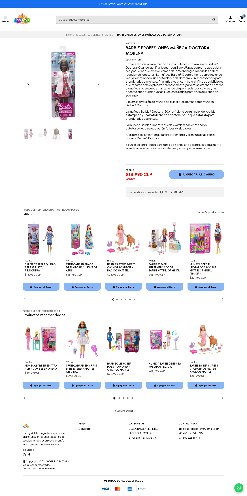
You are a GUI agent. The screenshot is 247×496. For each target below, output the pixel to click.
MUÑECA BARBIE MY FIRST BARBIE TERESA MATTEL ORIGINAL (81, 368)
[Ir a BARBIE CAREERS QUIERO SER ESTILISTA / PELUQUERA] (41, 238)
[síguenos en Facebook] (29, 455)
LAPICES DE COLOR (140, 433)
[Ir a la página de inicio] (22, 20)
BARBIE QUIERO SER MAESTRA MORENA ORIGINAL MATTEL (119, 366)
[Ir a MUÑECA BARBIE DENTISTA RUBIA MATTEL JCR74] (164, 339)
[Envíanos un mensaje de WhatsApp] (238, 487)
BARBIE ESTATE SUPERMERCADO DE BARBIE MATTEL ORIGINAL (164, 267)
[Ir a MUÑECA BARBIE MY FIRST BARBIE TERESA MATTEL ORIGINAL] (82, 339)
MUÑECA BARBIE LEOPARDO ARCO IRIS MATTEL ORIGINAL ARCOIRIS (203, 269)
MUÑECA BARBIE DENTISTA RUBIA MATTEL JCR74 (164, 365)
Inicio (69, 34)
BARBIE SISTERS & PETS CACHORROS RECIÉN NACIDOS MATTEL (121, 267)
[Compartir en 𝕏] (166, 192)
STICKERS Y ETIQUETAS (143, 437)
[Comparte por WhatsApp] (171, 192)
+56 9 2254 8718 (193, 433)
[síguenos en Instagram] (24, 455)
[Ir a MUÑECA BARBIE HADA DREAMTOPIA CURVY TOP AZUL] (82, 238)
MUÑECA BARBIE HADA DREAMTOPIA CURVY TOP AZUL (81, 267)
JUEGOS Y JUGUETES (88, 34)
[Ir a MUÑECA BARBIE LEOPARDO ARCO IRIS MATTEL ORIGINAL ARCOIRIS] (206, 238)
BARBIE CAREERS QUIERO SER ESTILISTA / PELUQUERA (40, 267)
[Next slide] (98, 83)
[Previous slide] (28, 83)
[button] (181, 192)
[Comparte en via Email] (176, 192)
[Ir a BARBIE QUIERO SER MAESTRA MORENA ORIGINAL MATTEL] (123, 339)
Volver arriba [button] (125, 411)
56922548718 (191, 437)
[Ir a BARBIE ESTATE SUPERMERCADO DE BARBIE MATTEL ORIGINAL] (164, 238)
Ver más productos (209, 212)
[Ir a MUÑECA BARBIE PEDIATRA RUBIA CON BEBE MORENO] (41, 339)
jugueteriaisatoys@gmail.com (201, 428)
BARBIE (109, 34)
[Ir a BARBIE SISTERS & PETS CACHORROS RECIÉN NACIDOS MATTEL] (123, 238)
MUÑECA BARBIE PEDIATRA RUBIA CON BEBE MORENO (41, 367)
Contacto (84, 428)
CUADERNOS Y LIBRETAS (143, 428)
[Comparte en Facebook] (161, 192)
